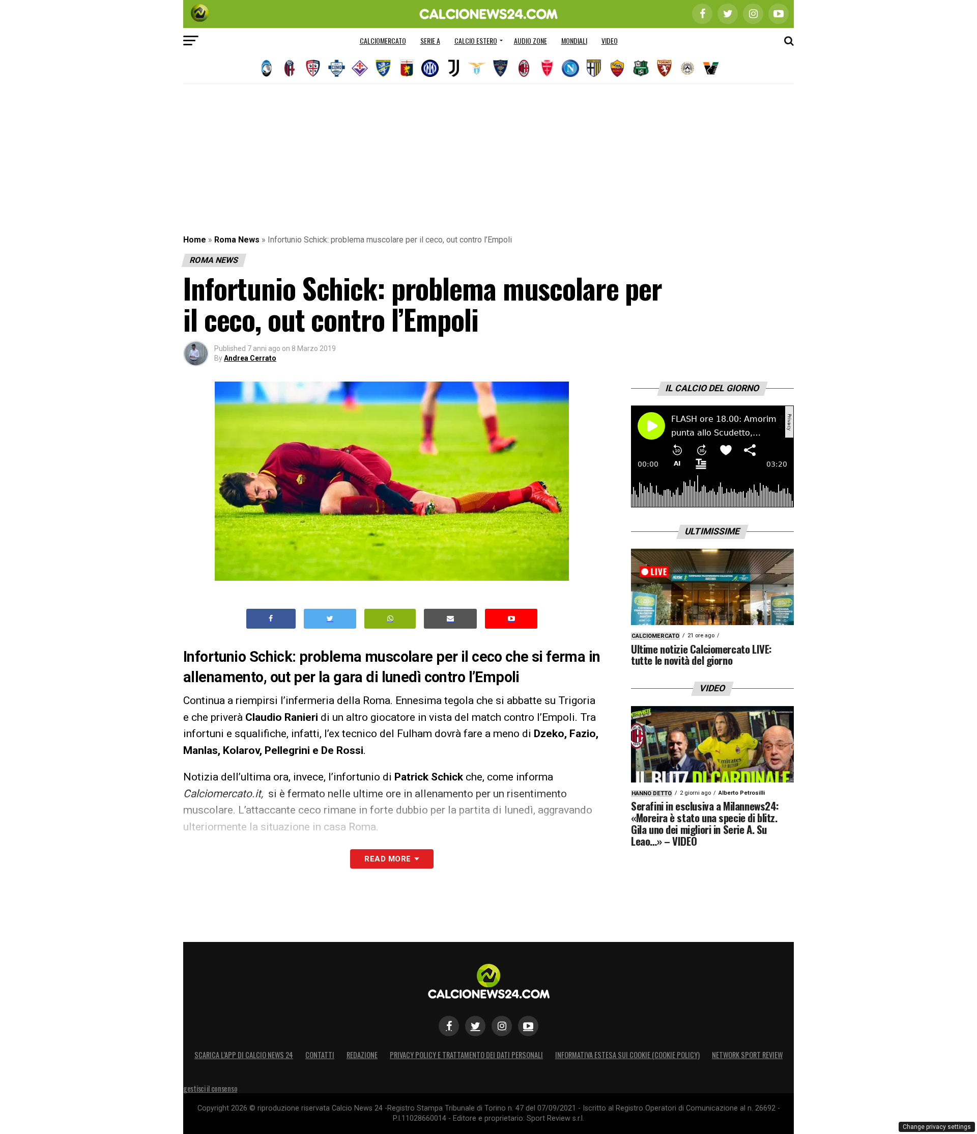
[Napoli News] (570, 68)
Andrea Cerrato (250, 358)
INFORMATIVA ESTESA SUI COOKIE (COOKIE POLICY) (627, 1054)
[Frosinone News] (383, 68)
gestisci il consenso (210, 1088)
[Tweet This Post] (330, 618)
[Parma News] (594, 68)
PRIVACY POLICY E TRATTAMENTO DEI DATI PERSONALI (466, 1054)
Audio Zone (530, 40)
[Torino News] (664, 68)
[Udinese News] (687, 68)
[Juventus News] (453, 68)
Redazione (362, 1054)
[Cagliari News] (313, 68)
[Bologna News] (289, 68)
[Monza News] (547, 68)
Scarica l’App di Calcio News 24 (243, 1054)
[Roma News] (617, 68)
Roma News (237, 240)
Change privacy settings (937, 1126)
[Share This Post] (390, 618)
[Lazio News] (477, 68)
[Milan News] (523, 68)
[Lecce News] (500, 68)
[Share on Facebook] (271, 618)
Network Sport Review (747, 1054)
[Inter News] (430, 68)
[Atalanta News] (266, 68)
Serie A (430, 40)
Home (194, 240)
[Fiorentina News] (359, 68)
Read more (387, 858)
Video (609, 40)
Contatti (319, 1054)
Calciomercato (383, 40)
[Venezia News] (711, 68)
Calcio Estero (475, 40)
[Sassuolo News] (640, 68)
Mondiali (574, 40)
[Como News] (336, 68)
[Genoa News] (406, 68)
